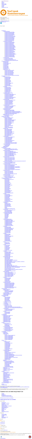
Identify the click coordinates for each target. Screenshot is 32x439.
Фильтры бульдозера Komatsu (9, 327)
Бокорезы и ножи (5, 128)
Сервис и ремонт (4, 4)
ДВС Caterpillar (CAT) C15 (8, 264)
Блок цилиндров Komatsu (8, 210)
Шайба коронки (5, 146)
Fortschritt (3, 371)
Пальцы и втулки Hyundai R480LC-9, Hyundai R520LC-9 (12, 169)
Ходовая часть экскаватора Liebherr (9, 47)
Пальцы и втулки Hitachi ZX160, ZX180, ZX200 (11, 152)
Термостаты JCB (7, 280)
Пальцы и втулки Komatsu (6, 148)
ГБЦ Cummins (7, 216)
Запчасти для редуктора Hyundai (9, 72)
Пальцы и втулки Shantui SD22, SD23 (10, 177)
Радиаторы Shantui (7, 196)
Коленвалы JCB (7, 235)
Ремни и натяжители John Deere (9, 275)
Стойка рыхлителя (5, 308)
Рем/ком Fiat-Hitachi (7, 359)
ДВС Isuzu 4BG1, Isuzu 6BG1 (9, 259)
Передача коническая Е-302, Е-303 (8, 379)
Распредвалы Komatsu (8, 227)
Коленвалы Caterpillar (8, 236)
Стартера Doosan (7, 248)
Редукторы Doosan (5, 62)
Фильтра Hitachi (7, 325)
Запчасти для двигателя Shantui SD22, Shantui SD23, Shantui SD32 (13, 269)
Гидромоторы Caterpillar (8, 90)
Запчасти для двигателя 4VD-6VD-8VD (8, 372)
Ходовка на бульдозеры (6, 31)
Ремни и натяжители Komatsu (9, 273)
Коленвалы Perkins (7, 240)
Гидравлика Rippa (7, 365)
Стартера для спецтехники (8, 250)
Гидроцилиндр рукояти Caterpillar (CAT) (10, 94)
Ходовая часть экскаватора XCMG (9, 55)
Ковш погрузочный (7, 300)
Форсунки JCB (7, 180)
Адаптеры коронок (5, 136)
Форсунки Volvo (7, 187)
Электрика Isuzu (7, 342)
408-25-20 (2, 422)
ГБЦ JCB (6, 218)
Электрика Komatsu (7, 345)
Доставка (3, 5)
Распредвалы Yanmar (8, 231)
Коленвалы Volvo (7, 237)
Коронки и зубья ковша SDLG (9, 127)
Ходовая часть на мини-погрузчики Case (10, 59)
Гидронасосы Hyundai (8, 80)
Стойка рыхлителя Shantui (8, 310)
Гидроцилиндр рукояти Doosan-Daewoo (10, 97)
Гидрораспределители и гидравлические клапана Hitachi (12, 111)
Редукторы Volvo (5, 61)
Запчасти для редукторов (6, 69)
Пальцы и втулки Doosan (6, 174)
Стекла (6, 334)
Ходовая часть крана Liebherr (9, 58)
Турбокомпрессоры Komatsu (8, 219)
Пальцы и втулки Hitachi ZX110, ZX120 (10, 151)
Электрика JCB (7, 349)
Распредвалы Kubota (7, 232)
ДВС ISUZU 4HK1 (7, 257)
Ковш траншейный (7, 297)
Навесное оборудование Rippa (9, 366)
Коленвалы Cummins (7, 234)
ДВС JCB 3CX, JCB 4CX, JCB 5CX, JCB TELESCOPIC (12, 267)
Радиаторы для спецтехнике (8, 201)
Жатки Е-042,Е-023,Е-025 (6, 374)
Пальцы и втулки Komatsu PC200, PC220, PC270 (11, 149)
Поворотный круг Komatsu (7, 319)
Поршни (6, 202)
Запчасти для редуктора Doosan (9, 74)
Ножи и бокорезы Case (8, 135)
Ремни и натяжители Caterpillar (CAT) (10, 274)
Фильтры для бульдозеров (6, 326)
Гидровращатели (5, 303)
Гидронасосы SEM (7, 84)
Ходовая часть (4, 30)
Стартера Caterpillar (7, 247)
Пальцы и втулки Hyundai (6, 163)
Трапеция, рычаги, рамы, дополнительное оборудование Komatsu (13, 307)
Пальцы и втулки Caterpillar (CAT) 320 (10, 162)
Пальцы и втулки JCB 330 (8, 160)
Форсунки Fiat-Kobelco (8, 183)
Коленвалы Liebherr (7, 239)
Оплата (3, 416)
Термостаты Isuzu (7, 279)
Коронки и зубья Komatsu (8, 118)
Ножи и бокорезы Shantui (8, 129)
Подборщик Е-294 (5, 380)
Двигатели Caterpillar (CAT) (7, 294)
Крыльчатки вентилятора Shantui (9, 287)
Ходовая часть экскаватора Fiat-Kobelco (10, 49)
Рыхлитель (4, 311)
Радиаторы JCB (7, 197)
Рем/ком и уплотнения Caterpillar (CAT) (10, 352)
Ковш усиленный (7, 298)
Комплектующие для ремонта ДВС (8, 256)
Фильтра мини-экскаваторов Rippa (9, 362)
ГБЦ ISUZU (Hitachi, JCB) (8, 213)
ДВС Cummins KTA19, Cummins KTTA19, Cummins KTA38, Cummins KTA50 (15, 266)
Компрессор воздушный (6, 368)
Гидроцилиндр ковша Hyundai (9, 103)
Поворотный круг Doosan (6, 321)
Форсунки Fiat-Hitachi (8, 188)
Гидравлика (3, 403)
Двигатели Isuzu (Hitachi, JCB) (7, 293)
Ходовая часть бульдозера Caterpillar (10, 32)
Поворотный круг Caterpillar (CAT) (8, 315)
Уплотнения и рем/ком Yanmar (9, 353)
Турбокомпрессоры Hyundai (8, 222)
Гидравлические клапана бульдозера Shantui (11, 113)
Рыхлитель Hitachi (7, 312)
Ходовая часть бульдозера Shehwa (9, 37)
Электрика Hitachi (7, 343)
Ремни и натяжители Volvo (8, 276)
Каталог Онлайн (4, 3)
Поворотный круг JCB (6, 317)
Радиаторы (4, 193)
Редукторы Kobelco (6, 67)
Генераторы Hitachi (7, 253)
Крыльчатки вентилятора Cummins (9, 284)
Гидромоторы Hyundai (8, 88)
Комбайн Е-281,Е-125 (6, 376)
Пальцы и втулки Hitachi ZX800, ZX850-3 (10, 154)
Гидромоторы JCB (7, 91)
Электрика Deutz (7, 347)
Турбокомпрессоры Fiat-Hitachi (9, 225)
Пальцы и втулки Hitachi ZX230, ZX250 (10, 153)
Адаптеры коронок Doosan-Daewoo (9, 140)
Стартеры (4, 244)
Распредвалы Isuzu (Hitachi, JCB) (9, 228)
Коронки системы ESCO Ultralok (9, 121)
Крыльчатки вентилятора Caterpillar (9, 283)
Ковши (4, 296)
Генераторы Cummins (8, 252)
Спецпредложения (4, 384)
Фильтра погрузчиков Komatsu (9, 329)
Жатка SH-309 (5, 373)
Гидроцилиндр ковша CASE (9, 104)
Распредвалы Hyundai (8, 230)
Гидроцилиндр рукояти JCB (8, 96)
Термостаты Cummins (8, 281)
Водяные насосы (7, 242)
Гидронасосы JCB (7, 79)
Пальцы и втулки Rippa (8, 363)
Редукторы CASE (5, 66)
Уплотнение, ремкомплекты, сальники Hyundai (11, 357)
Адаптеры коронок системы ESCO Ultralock (11, 143)
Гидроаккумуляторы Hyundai (9, 115)
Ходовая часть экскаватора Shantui (9, 48)
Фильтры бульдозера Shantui (8, 328)
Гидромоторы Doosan (8, 89)
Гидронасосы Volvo (7, 78)
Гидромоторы (5, 86)
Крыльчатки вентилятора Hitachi (9, 285)
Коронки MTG (7, 126)
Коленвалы (4, 233)
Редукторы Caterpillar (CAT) (7, 63)
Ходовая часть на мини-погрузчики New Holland (11, 60)
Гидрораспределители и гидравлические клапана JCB (12, 112)
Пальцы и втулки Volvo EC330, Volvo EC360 (11, 173)
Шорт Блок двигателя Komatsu (9, 290)
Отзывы (3, 6)
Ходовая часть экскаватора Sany (9, 52)
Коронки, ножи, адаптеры (5, 116)
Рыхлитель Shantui (7, 313)
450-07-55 (2, 423)
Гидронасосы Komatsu (8, 77)
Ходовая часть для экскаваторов (7, 41)
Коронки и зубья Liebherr (8, 123)
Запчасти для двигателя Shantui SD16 (10, 268)
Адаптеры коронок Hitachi (8, 138)
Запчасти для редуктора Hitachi (9, 71)
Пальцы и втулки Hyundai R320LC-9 (10, 168)
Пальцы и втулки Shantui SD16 (9, 176)
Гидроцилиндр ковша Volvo (8, 100)
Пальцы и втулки (4, 147)
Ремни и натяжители (6, 271)
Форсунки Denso (7, 181)
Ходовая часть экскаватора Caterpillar (10, 46)
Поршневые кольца (7, 203)
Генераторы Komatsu (7, 254)
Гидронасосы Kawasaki (8, 81)
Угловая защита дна (7, 144)
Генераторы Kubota (7, 255)
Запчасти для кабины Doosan (9, 338)
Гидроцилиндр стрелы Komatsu (9, 106)
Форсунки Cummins (7, 186)
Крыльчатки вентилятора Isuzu (9, 286)
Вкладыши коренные (8, 204)
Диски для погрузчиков (6, 370)
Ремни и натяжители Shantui (9, 272)
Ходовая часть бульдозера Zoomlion (9, 38)
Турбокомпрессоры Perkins (8, 224)
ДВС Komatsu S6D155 (8, 263)
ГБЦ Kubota (6, 217)
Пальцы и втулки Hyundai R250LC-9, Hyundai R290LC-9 (12, 167)
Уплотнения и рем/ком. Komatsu (9, 356)
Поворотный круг (4, 314)
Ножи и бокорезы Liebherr (8, 132)
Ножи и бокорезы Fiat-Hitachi (9, 134)
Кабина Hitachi (5, 332)
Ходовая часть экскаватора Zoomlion (10, 53)
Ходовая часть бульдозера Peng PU (9, 40)
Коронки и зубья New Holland (9, 125)
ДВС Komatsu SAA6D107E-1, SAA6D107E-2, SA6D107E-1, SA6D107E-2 (14, 261)
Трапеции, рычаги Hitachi (8, 305)
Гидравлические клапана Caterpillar (9, 110)
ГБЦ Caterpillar (7, 214)
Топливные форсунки (6, 178)
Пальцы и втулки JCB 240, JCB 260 (9, 159)
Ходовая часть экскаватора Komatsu (10, 42)
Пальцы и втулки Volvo (6, 170)
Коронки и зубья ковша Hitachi (9, 117)
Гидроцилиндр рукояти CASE (9, 98)
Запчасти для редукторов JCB (9, 73)
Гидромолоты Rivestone (8, 302)
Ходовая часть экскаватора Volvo (9, 43)
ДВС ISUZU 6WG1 (7, 258)
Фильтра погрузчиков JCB (8, 330)
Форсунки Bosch (7, 185)
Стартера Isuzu (7, 249)
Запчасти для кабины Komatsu (9, 337)
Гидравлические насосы (6, 76)
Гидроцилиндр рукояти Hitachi (9, 95)
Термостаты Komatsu (8, 278)
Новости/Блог (4, 417)
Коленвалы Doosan (7, 238)
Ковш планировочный (8, 301)
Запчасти (3, 2)
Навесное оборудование (5, 295)
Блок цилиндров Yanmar (8, 211)
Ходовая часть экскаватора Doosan (9, 44)
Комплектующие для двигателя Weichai (10, 270)
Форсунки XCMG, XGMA (8, 190)
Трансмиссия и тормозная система (8, 369)
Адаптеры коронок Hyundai (8, 137)
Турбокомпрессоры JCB (8, 223)
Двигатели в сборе (4, 288)
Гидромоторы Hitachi (8, 87)
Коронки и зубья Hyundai (8, 119)
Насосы (4, 241)
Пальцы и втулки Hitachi (6, 150)
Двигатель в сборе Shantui (6, 289)
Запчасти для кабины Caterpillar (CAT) (10, 335)
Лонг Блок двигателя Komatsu (9, 291)
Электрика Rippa (7, 364)
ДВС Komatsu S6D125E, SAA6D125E (10, 262)
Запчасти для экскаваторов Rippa (7, 360)
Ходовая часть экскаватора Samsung (10, 54)
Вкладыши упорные (7, 205)
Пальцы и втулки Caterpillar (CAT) (8, 161)
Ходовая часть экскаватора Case (9, 50)
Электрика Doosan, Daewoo (8, 348)
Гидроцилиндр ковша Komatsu (9, 101)
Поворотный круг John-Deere (7, 318)
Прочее (3, 340)
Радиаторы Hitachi (7, 194)
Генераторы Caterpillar (8, 251)
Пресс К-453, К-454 (6, 381)
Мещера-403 (5, 378)
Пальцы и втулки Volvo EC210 (9, 172)
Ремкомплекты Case (7, 358)
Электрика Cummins (7, 344)
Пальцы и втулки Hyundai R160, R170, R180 (11, 164)
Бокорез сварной (7, 145)
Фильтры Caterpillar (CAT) (8, 324)
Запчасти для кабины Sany (8, 339)
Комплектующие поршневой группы (10, 208)
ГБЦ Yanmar (6, 215)
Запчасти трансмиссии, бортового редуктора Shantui (12, 75)
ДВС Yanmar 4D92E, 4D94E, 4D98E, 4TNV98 (11, 265)
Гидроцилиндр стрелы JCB (8, 107)
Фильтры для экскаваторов (7, 323)
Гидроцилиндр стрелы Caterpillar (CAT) (10, 105)
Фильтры (3, 322)
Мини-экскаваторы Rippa (5, 382)
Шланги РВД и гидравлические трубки (8, 114)
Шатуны (6, 207)
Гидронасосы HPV (7, 82)
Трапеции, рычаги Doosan (8, 306)
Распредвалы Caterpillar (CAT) (9, 229)
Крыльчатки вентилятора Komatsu (9, 282)
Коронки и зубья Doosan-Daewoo (9, 122)
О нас (2, 1)
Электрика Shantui (7, 346)
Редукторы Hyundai (6, 64)
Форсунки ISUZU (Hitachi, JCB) (9, 179)
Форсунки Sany (7, 189)
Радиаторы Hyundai (7, 198)
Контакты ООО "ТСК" (5, 7)
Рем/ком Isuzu (7, 351)
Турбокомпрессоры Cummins (9, 220)
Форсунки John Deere (8, 191)
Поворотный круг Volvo (6, 320)
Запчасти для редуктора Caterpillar (9, 70)
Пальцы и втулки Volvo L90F (9, 171)
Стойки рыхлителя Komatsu (8, 309)
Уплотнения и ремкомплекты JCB (9, 354)
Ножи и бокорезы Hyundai (8, 131)
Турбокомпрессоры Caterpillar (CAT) (10, 221)
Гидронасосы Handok (8, 83)
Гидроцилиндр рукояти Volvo (9, 93)
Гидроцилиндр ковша (6, 99)
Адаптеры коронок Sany (8, 139)
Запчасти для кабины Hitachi (9, 336)
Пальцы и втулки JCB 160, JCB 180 (9, 157)
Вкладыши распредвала (8, 206)
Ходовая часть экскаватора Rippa (9, 361)
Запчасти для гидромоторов (8, 92)
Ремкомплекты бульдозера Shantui (9, 355)
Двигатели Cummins (6, 292)
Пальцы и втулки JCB (6, 156)
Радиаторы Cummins (7, 200)
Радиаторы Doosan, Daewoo (8, 199)
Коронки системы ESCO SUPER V (9, 120)
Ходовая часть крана (6, 57)
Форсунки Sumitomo (7, 182)
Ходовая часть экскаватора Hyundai (9, 45)
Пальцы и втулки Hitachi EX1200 (9, 155)
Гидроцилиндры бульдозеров (7, 108)
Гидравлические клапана (6, 109)
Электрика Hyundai (7, 341)
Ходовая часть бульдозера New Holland (10, 36)
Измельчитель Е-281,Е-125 (6, 375)
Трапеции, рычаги (5, 304)
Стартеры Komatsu (7, 245)
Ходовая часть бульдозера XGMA (9, 39)
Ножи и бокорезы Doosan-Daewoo (9, 133)
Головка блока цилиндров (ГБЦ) (7, 212)
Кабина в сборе (4, 331)
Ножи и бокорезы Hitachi (8, 130)
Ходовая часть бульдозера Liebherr (9, 33)
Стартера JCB (7, 246)
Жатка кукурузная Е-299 (6, 377)
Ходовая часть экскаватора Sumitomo (10, 56)
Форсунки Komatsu (7, 184)
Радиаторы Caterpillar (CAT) (8, 195)
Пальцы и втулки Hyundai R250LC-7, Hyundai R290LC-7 (12, 166)
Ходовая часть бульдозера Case (9, 35)
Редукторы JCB (5, 65)
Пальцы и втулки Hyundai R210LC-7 (10, 165)
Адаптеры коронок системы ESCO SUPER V (11, 142)
